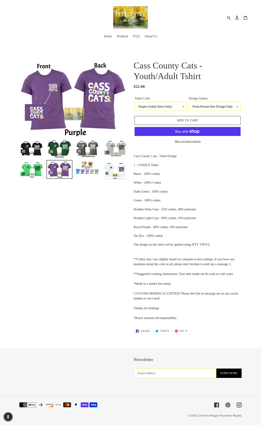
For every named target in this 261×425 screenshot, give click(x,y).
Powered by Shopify (230, 415)
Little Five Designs (208, 415)
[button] (8, 417)
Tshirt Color (142, 98)
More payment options (188, 141)
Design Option (198, 98)
